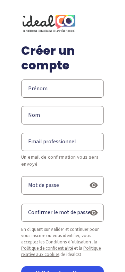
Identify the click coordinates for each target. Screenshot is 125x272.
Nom (34, 115)
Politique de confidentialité (47, 248)
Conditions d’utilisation (68, 242)
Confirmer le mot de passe (59, 212)
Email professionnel (52, 141)
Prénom (38, 88)
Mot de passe (43, 185)
